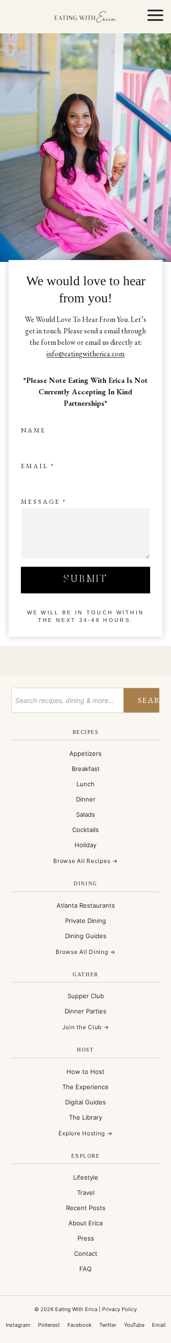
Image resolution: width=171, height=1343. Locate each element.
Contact (85, 1253)
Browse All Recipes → (85, 860)
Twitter (107, 1325)
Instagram (18, 1325)
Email (38, 465)
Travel (86, 1192)
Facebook (79, 1325)
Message (43, 501)
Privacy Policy (119, 1309)
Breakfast (86, 768)
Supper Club (85, 996)
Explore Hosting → (85, 1133)
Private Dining (85, 920)
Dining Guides (85, 936)
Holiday (85, 845)
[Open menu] (155, 16)
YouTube (134, 1325)
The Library (85, 1117)
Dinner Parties (85, 1011)
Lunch (85, 784)
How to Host (85, 1071)
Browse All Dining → (85, 951)
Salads (85, 814)
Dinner (85, 799)
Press (85, 1238)
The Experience (85, 1087)
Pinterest (49, 1325)
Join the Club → (85, 1027)
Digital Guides (85, 1102)
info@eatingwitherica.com (85, 354)
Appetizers (85, 753)
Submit (86, 579)
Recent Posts (85, 1208)
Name (33, 430)
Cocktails (85, 829)
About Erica (85, 1223)
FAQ (85, 1269)
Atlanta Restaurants (86, 905)
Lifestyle (85, 1177)
